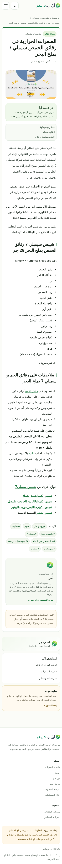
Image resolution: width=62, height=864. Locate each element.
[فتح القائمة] (5, 6)
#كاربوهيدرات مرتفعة (18, 541)
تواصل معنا (55, 783)
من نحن (56, 778)
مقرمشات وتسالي (40, 17)
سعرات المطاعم (52, 817)
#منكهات (35, 548)
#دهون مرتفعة (48, 533)
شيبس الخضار (44, 513)
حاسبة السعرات (49, 671)
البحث (57, 772)
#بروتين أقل (39, 526)
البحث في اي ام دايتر (46, 664)
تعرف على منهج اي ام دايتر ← (40, 599)
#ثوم (26, 526)
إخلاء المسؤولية (50, 705)
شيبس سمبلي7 (25, 486)
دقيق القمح (31, 391)
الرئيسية (56, 17)
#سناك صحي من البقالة (44, 541)
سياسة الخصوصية (51, 789)
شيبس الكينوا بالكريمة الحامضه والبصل (30, 501)
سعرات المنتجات (52, 811)
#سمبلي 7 (31, 533)
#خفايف (16, 526)
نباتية (31, 453)
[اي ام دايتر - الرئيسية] (48, 6)
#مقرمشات (49, 548)
